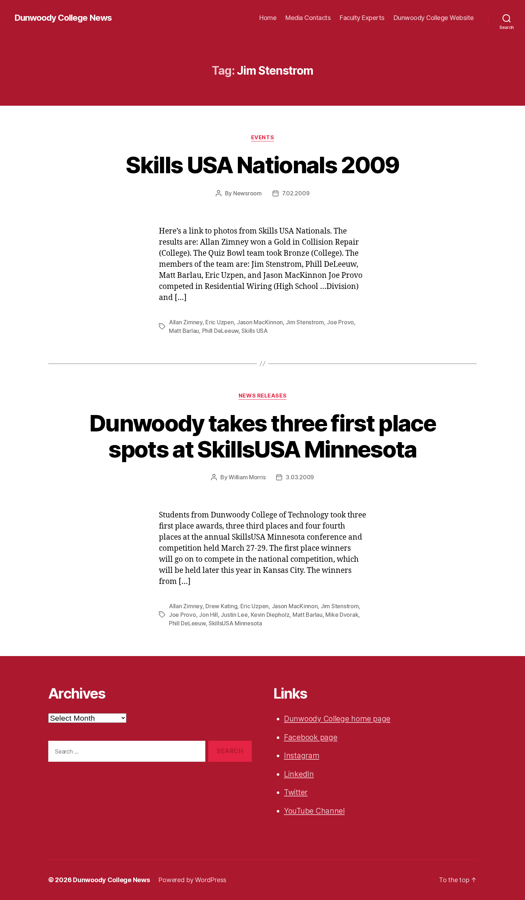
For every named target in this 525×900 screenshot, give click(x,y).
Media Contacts (308, 17)
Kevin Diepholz (270, 614)
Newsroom (247, 193)
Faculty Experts (362, 17)
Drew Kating (221, 606)
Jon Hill (208, 614)
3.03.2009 (300, 477)
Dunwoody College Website (434, 17)
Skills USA (254, 330)
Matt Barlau (184, 330)
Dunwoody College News (63, 18)
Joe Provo (340, 322)
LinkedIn (299, 774)
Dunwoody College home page (337, 718)
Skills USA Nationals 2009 (262, 165)
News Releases (262, 395)
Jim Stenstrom (305, 322)
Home (267, 17)
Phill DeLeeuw (220, 330)
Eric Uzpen (219, 322)
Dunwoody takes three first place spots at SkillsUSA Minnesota (262, 436)
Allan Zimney (185, 322)
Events (262, 137)
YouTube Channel (314, 810)
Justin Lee (234, 614)
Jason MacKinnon (260, 322)
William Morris (247, 477)
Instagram (301, 755)
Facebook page (311, 737)
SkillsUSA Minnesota (235, 623)
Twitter (296, 792)
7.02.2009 (296, 193)
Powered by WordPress (192, 880)
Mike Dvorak (341, 614)
